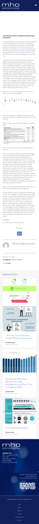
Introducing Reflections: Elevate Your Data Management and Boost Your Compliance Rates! (19, 382)
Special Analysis (17, 260)
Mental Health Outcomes (12, 344)
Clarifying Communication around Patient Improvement (18, 336)
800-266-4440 (6, 460)
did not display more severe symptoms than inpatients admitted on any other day (19, 54)
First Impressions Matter (17, 427)
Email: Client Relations (9, 462)
